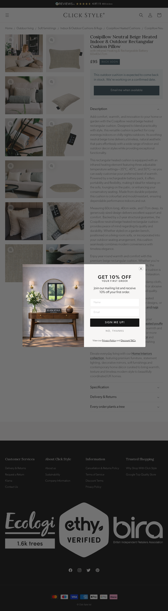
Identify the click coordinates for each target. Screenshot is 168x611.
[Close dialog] (140, 268)
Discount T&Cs (128, 340)
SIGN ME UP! (115, 322)
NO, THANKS (115, 331)
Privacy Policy (109, 340)
